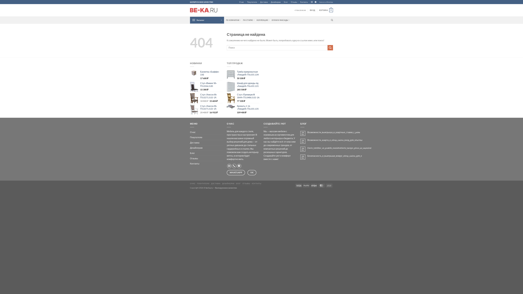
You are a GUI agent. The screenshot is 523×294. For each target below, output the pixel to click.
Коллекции (262, 20)
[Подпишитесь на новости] (312, 2)
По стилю (248, 20)
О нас (241, 2)
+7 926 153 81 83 (300, 10)
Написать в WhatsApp (326, 2)
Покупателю (252, 2)
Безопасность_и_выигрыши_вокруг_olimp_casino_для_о (334, 155)
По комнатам (232, 20)
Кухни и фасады (280, 20)
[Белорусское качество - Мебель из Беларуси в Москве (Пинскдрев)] (203, 10)
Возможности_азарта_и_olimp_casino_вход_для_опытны (334, 140)
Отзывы (294, 2)
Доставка (264, 2)
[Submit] (330, 47)
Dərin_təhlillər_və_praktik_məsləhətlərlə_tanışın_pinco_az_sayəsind (339, 148)
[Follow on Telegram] (315, 2)
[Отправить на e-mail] (229, 166)
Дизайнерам (276, 2)
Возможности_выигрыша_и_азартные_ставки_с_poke (333, 132)
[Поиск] (332, 20)
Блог (286, 2)
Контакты (304, 2)
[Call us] (234, 166)
